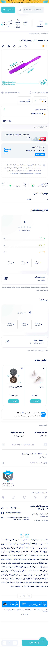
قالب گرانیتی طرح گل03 (15, 387)
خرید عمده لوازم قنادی (41, 432)
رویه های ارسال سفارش (17, 432)
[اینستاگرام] (24, 497)
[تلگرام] (46, 497)
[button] (45, 444)
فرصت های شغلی (10, 23)
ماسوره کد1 (41, 387)
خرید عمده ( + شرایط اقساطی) (17, 24)
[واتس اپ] (35, 497)
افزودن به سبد (35, 401)
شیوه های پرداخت (19, 436)
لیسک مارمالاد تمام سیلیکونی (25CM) (34, 454)
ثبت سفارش (43, 436)
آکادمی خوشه (25, 23)
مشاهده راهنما (40, 154)
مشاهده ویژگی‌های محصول (40, 127)
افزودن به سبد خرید (35, 643)
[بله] (3, 497)
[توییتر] (14, 497)
